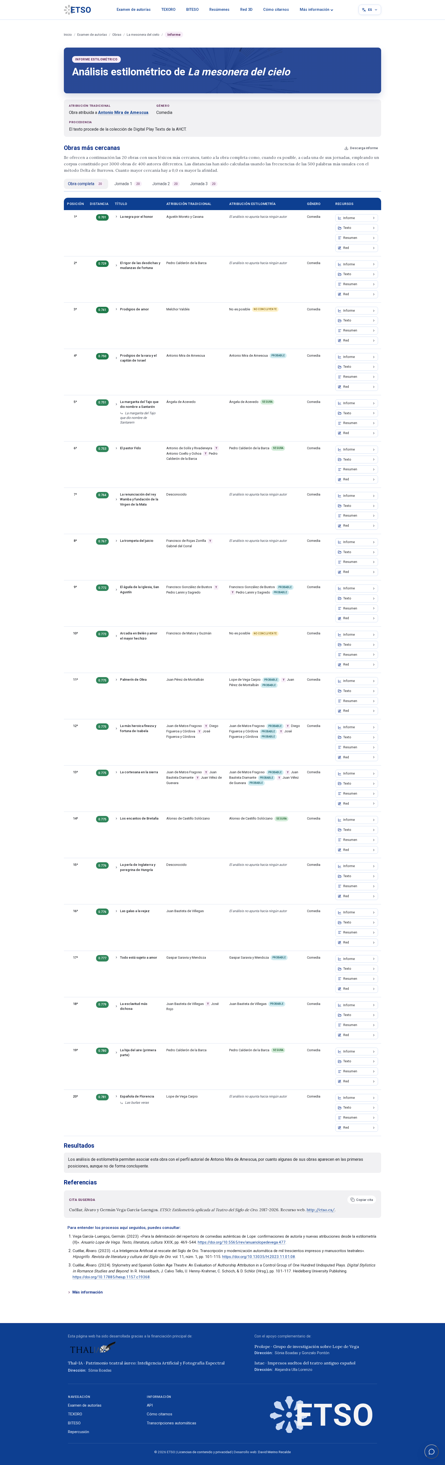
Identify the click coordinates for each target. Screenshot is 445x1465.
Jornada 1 (127, 183)
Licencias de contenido (194, 1452)
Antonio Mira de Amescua (123, 112)
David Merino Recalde (274, 1452)
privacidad (224, 1452)
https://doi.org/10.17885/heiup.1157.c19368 (111, 1277)
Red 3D (246, 9)
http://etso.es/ (321, 1209)
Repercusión (78, 1432)
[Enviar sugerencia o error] (431, 1451)
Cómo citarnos (276, 9)
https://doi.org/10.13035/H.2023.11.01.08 (258, 1256)
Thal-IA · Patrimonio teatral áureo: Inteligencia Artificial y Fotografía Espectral (146, 1362)
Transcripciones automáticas (171, 1423)
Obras (116, 35)
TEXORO (168, 9)
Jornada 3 (203, 183)
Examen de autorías (134, 9)
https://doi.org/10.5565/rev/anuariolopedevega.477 (242, 1242)
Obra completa (85, 183)
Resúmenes (219, 9)
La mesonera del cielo (143, 35)
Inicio (68, 35)
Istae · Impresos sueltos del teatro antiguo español (304, 1362)
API (150, 1405)
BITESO (192, 9)
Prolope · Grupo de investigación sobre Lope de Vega (306, 1346)
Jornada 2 (165, 183)
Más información (314, 9)
